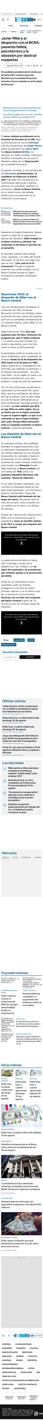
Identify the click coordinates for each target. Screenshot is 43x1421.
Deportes (32, 1360)
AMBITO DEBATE (33, 1398)
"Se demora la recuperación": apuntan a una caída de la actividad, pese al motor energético (23, 796)
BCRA (25, 152)
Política (13, 32)
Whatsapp (32, 1336)
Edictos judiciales (27, 1384)
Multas (5, 1388)
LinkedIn (20, 1336)
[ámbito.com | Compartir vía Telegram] (37, 65)
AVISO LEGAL (8, 1384)
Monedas (5, 857)
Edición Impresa (10, 1364)
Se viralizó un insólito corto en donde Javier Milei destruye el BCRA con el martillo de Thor (22, 115)
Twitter (3, 1336)
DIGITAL (9, 1398)
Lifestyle (32, 1356)
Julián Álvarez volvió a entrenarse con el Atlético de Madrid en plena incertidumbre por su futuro (20, 709)
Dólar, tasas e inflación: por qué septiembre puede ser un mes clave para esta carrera (19, 1243)
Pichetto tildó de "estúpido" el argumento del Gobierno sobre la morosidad (32, 999)
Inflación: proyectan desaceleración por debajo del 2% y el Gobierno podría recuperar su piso (24, 808)
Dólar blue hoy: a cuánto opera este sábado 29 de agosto (35, 1089)
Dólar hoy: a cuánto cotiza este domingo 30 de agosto (18, 728)
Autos (31, 1368)
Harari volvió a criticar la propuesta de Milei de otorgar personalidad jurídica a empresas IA (9, 1004)
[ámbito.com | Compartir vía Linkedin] (34, 65)
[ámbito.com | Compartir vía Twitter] (31, 65)
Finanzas (38, 25)
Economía (24, 25)
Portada (6, 1344)
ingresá (39, 19)
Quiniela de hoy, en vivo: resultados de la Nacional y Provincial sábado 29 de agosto (22, 784)
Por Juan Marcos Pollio (9, 1250)
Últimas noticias (23, 1344)
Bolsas (15, 857)
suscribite (32, 19)
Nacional (7, 1360)
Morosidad (34, 14)
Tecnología (26, 1372)
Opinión (20, 1356)
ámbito (4, 32)
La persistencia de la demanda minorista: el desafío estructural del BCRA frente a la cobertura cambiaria (20, 1186)
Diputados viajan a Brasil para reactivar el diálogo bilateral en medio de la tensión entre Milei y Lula (29, 1040)
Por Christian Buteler (8, 1193)
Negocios (7, 1356)
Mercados (27, 1352)
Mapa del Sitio (9, 1376)
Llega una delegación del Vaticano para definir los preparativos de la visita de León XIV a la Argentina (20, 738)
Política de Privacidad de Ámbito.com (20, 1380)
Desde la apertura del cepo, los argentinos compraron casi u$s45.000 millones (21, 1204)
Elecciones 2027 (21, 14)
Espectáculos (9, 1372)
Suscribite (30, 657)
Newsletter (36, 1336)
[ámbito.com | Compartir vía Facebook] (28, 65)
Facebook (8, 1336)
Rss (38, 1372)
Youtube (26, 1335)
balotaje (33, 142)
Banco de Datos (10, 1352)
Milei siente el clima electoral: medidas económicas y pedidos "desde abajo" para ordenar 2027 (26, 213)
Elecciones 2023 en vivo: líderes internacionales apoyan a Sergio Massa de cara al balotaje (22, 109)
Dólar (11, 25)
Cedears (38, 857)
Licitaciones (20, 1388)
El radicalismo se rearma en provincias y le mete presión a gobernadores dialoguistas (28, 1023)
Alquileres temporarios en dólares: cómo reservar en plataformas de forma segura (19, 1147)
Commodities (26, 857)
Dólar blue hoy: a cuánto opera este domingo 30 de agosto (20, 719)
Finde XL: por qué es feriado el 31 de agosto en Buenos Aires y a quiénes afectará (21, 750)
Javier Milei (22, 31)
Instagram (14, 1336)
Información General (13, 1368)
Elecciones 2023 (8, 644)
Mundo (19, 1360)
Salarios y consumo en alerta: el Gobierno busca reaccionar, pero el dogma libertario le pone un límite (27, 221)
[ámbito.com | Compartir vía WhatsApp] (25, 65)
